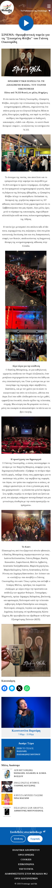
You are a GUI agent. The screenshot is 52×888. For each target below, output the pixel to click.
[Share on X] (19, 688)
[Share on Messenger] (12, 688)
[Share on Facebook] (4, 688)
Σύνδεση (18, 839)
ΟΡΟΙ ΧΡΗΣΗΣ (26, 855)
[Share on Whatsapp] (27, 688)
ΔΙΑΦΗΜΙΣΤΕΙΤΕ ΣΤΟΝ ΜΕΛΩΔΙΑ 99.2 (26, 874)
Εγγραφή (35, 839)
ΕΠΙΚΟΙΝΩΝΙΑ (26, 864)
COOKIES (26, 859)
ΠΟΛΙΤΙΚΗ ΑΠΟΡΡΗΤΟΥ (26, 850)
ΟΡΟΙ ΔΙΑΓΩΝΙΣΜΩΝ (26, 878)
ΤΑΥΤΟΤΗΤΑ (26, 869)
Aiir (35, 884)
